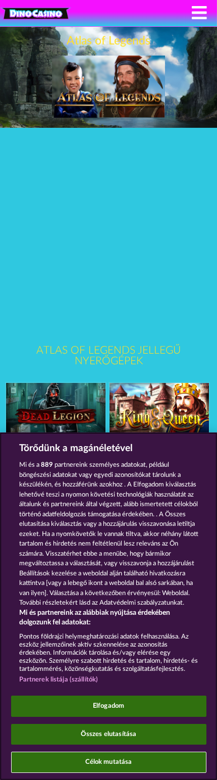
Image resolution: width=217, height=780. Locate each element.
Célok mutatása (108, 762)
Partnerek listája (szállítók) (58, 679)
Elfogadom (108, 706)
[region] (108, 606)
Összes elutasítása (108, 734)
